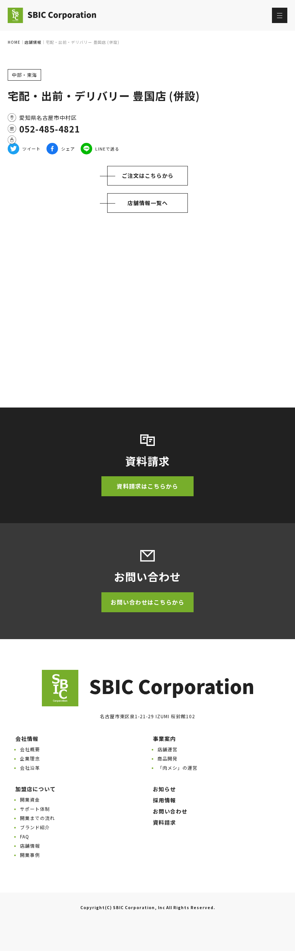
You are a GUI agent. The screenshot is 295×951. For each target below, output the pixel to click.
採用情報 (164, 800)
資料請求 (164, 822)
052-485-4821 (49, 129)
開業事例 (30, 855)
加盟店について (35, 789)
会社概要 (30, 749)
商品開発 (167, 758)
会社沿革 (30, 767)
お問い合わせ (170, 811)
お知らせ (164, 789)
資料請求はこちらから (147, 486)
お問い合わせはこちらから (147, 602)
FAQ (24, 836)
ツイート (31, 149)
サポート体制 (35, 808)
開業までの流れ (37, 818)
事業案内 (164, 738)
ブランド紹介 (35, 827)
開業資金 (30, 799)
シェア (68, 149)
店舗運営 (167, 749)
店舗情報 (30, 845)
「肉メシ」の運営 (177, 767)
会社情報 (26, 738)
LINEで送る (107, 149)
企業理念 (30, 758)
